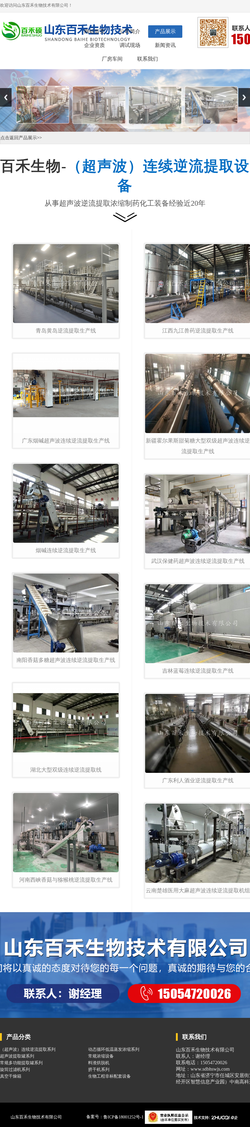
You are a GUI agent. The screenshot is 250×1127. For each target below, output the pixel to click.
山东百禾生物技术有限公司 (36, 1117)
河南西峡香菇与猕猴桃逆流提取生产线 (65, 880)
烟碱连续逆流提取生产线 (66, 550)
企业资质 (94, 45)
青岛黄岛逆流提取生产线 (66, 331)
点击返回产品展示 (18, 137)
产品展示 (165, 31)
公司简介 (130, 31)
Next (244, 97)
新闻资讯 (165, 45)
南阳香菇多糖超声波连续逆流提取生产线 (65, 660)
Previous (6, 97)
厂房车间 (112, 59)
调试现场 (130, 45)
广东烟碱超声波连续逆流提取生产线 (66, 441)
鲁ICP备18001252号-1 (124, 1117)
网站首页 (94, 31)
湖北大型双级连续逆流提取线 (66, 770)
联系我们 (147, 59)
